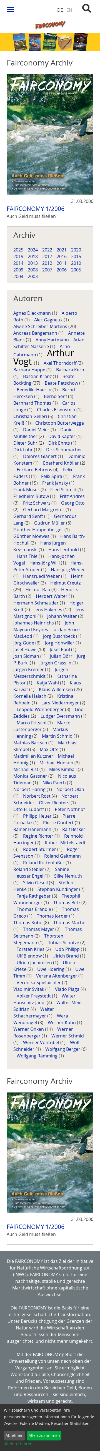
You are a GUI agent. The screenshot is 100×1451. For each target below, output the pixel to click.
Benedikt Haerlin (34, 390)
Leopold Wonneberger (41, 709)
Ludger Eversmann (61, 716)
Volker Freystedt (34, 996)
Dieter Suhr (26, 443)
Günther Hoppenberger (38, 530)
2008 (33, 270)
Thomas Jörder (53, 916)
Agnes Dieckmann (32, 313)
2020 (76, 250)
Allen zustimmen (44, 1435)
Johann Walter (62, 616)
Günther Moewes (32, 536)
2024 (33, 250)
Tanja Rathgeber (34, 896)
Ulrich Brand (66, 956)
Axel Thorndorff (61, 363)
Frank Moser (27, 490)
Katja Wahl (48, 683)
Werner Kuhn (62, 1022)
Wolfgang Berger (63, 1049)
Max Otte (50, 749)
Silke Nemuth (68, 876)
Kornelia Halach (30, 696)
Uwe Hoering (51, 969)
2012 (47, 263)
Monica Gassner (30, 776)
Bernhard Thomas (32, 403)
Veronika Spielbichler (39, 982)
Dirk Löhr (23, 450)
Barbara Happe (29, 370)
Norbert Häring (30, 789)
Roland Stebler (29, 869)
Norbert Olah (70, 789)
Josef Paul (60, 649)
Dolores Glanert (40, 456)
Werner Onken (29, 1029)
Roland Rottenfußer (44, 863)
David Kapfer (62, 436)
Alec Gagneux (49, 320)
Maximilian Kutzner (33, 756)
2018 (33, 256)
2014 (18, 263)
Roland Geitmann (62, 856)
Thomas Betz (67, 903)
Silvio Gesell (36, 883)
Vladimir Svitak (29, 989)
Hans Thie (28, 556)
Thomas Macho (69, 923)
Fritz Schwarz (37, 503)
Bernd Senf (56, 396)
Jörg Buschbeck (59, 636)
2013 (33, 263)
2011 (62, 263)
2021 (62, 250)
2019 (18, 256)
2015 (76, 256)
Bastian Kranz (38, 376)
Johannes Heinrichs (34, 623)
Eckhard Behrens (35, 470)
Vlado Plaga (68, 989)
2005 (76, 270)
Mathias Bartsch (30, 743)
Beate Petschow (62, 383)
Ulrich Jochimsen (35, 962)
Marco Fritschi (32, 723)
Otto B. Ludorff (29, 809)
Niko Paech (54, 783)
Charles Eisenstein (56, 410)
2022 (47, 250)
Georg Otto (73, 503)
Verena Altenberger (57, 976)
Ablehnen (15, 1435)
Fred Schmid (64, 490)
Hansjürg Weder (68, 569)
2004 (18, 276)
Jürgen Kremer (29, 669)
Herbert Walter (52, 596)
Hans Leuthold (64, 549)
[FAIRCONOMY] (50, 25)
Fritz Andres (72, 496)
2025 (18, 250)
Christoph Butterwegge (59, 423)
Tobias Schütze (64, 942)
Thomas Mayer (39, 929)
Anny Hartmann (53, 340)
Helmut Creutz (65, 583)
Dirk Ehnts (59, 443)
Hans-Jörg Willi (45, 563)
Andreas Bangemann (35, 333)
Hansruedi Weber (42, 576)
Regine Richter (38, 836)
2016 (62, 256)
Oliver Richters (55, 803)
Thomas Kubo (28, 923)
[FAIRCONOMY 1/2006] (50, 134)
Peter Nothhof (70, 809)
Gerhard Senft (28, 516)
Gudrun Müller (50, 523)
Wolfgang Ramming (38, 1056)
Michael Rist (26, 769)
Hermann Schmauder (36, 603)
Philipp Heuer (38, 816)
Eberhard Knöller (61, 463)
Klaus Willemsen (56, 689)
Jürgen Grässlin (55, 663)
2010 (76, 263)
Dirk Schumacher (64, 450)
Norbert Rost (37, 796)
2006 (62, 270)
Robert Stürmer (40, 849)
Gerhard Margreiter (44, 510)
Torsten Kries (31, 949)
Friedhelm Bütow (31, 496)
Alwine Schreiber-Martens (40, 326)
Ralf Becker (73, 829)
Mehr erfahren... (20, 1443)
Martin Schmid (58, 736)
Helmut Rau (38, 589)
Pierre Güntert (59, 823)
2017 (47, 256)
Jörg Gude (24, 643)
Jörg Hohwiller (60, 643)
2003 (33, 276)
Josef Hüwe (25, 649)
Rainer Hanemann (32, 829)
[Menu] (11, 9)
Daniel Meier (37, 430)
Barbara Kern (70, 370)
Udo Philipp (68, 949)
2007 (47, 270)
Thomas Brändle (34, 909)
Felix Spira (52, 476)
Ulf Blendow (30, 956)
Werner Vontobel (41, 1042)
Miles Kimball (63, 769)
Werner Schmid (67, 1036)
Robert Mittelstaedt (65, 843)
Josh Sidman (26, 656)
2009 (18, 270)
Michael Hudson (56, 763)
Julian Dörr (62, 656)
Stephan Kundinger (58, 889)
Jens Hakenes (48, 609)
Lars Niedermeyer (60, 703)
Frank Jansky (55, 483)
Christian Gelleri (30, 416)
